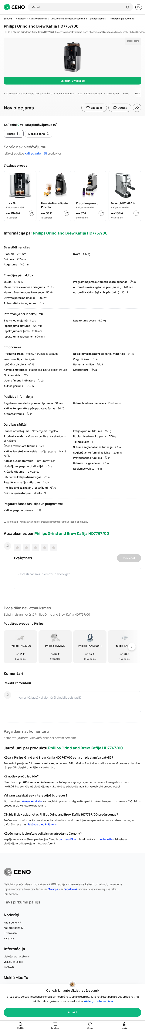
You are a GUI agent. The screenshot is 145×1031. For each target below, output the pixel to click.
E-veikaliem (11, 933)
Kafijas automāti (36, 153)
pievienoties (106, 839)
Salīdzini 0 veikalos (72, 80)
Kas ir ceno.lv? (12, 922)
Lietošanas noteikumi (16, 956)
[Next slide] (131, 646)
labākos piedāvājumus (42, 824)
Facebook (70, 889)
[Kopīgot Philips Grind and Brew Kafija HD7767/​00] (137, 108)
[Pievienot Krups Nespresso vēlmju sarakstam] (101, 213)
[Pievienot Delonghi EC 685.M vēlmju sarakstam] (136, 213)
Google (53, 889)
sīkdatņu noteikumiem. (99, 1001)
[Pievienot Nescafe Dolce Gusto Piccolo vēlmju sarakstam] (66, 213)
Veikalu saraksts (13, 961)
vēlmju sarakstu (32, 801)
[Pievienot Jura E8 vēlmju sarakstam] (31, 213)
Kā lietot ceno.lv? (14, 928)
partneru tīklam (68, 839)
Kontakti (9, 967)
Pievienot (129, 558)
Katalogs (9, 938)
